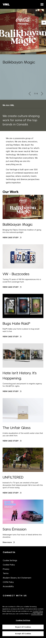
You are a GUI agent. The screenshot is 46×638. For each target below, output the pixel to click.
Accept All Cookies (23, 634)
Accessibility (8, 586)
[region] (23, 619)
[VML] (6, 4)
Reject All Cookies (23, 627)
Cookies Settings (23, 620)
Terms (5, 573)
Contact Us (9, 552)
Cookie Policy (9, 565)
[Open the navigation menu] (41, 4)
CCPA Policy (8, 582)
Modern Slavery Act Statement (17, 578)
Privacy (6, 569)
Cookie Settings (10, 560)
